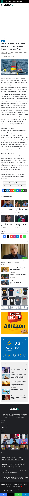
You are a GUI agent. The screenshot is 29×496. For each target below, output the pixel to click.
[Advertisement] (14, 22)
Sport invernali (5, 464)
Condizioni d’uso (4, 425)
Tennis (11, 464)
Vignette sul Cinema (18, 466)
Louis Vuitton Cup (10, 186)
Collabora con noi (5, 422)
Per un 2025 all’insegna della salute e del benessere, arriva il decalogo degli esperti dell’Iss (18, 383)
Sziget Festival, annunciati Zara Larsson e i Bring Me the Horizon (18, 397)
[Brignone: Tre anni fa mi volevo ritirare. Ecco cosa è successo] (5, 441)
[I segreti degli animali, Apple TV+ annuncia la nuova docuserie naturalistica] (6, 376)
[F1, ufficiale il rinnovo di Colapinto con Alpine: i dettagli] (7, 203)
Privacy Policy (4, 427)
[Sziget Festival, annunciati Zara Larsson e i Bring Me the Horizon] (6, 397)
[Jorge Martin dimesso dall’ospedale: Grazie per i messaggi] (14, 436)
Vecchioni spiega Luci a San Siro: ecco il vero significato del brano (18, 369)
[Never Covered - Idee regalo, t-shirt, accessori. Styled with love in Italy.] (14, 309)
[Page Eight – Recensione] (6, 391)
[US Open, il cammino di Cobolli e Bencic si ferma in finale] (21, 203)
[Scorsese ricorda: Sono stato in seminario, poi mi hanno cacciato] (23, 447)
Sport (7, 38)
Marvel (16, 459)
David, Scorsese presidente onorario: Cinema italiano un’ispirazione (13, 262)
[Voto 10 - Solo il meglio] (8, 5)
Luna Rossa (21, 186)
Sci (23, 461)
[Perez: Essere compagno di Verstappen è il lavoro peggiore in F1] (14, 447)
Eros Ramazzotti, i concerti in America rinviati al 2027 (17, 281)
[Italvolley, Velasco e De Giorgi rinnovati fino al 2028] (5, 447)
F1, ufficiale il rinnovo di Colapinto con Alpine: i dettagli (7, 209)
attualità (3, 457)
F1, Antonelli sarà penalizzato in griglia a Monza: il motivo (21, 224)
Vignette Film (9, 466)
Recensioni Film (12, 461)
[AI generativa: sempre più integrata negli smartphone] (23, 436)
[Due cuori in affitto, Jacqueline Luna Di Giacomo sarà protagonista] (5, 269)
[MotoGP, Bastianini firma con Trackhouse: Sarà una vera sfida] (7, 218)
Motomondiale (4, 461)
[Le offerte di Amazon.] (14, 334)
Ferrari (20, 457)
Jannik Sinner (10, 459)
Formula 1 (4, 459)
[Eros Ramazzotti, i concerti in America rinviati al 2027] (5, 282)
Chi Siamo (3, 420)
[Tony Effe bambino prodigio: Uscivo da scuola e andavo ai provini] (14, 441)
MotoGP (21, 459)
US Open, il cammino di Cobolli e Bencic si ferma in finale (21, 209)
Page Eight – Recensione (17, 389)
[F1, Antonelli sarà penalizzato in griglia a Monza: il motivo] (21, 218)
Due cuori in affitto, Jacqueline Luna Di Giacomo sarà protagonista (18, 269)
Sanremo (19, 461)
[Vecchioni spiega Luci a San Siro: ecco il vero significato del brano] (6, 370)
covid (13, 457)
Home (3, 38)
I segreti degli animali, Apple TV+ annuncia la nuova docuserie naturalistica (18, 376)
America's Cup (9, 183)
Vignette (3, 466)
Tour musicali (16, 464)
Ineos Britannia (20, 183)
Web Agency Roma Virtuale (14, 486)
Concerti (8, 457)
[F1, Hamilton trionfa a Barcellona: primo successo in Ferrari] (23, 441)
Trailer (22, 464)
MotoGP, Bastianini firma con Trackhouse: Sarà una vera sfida (7, 224)
